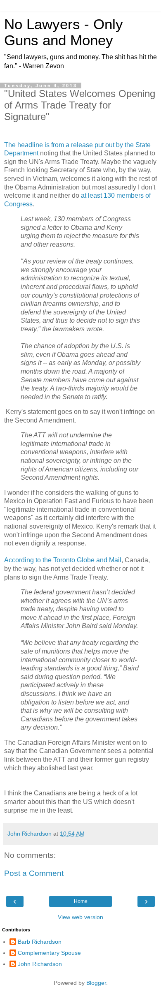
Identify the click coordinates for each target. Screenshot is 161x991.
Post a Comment (34, 873)
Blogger (96, 982)
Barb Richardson (40, 941)
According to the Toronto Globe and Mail (62, 560)
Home (81, 901)
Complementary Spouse (49, 952)
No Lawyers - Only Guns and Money (63, 32)
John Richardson (40, 964)
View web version (80, 917)
